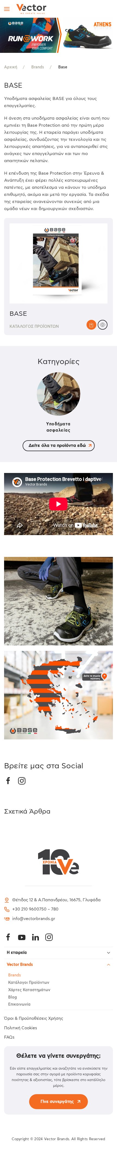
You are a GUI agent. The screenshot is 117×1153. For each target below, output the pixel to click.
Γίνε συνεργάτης (57, 1101)
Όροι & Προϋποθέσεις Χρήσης (33, 1018)
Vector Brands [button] (20, 964)
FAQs (9, 1037)
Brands (14, 975)
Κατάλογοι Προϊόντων (28, 982)
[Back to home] (31, 9)
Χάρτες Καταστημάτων (29, 990)
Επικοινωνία (19, 1004)
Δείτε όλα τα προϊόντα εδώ (57, 445)
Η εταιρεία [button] (17, 952)
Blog (12, 997)
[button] (7, 9)
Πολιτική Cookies (20, 1028)
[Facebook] (8, 937)
